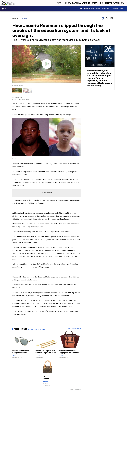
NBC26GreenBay (3, 9)
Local (68, 3)
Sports (95, 3)
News (15, 18)
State (24, 18)
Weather (86, 3)
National (76, 3)
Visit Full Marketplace (74, 328)
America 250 (105, 9)
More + (122, 9)
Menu (59, 3)
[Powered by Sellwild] (78, 389)
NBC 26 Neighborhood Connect (90, 9)
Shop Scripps (106, 3)
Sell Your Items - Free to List (36, 329)
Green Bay (114, 9)
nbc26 (6, 9)
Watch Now (119, 3)
